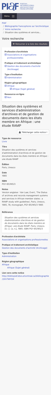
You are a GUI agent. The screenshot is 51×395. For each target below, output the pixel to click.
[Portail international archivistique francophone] (25, 7)
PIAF (4, 23)
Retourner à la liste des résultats (31, 44)
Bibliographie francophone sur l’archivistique (27, 26)
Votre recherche (13, 29)
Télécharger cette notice (33, 132)
